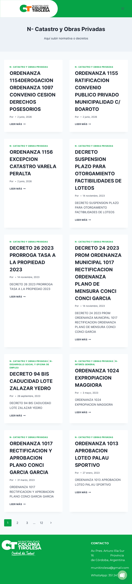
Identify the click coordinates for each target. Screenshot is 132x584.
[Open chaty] (122, 575)
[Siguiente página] (51, 522)
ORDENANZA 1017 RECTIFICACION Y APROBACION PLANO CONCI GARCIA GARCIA (31, 458)
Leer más (18, 124)
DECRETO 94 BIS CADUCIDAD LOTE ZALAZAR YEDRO (31, 381)
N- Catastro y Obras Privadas (29, 67)
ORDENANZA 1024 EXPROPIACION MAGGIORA (97, 378)
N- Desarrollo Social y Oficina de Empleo (31, 364)
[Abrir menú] (122, 8)
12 (41, 523)
